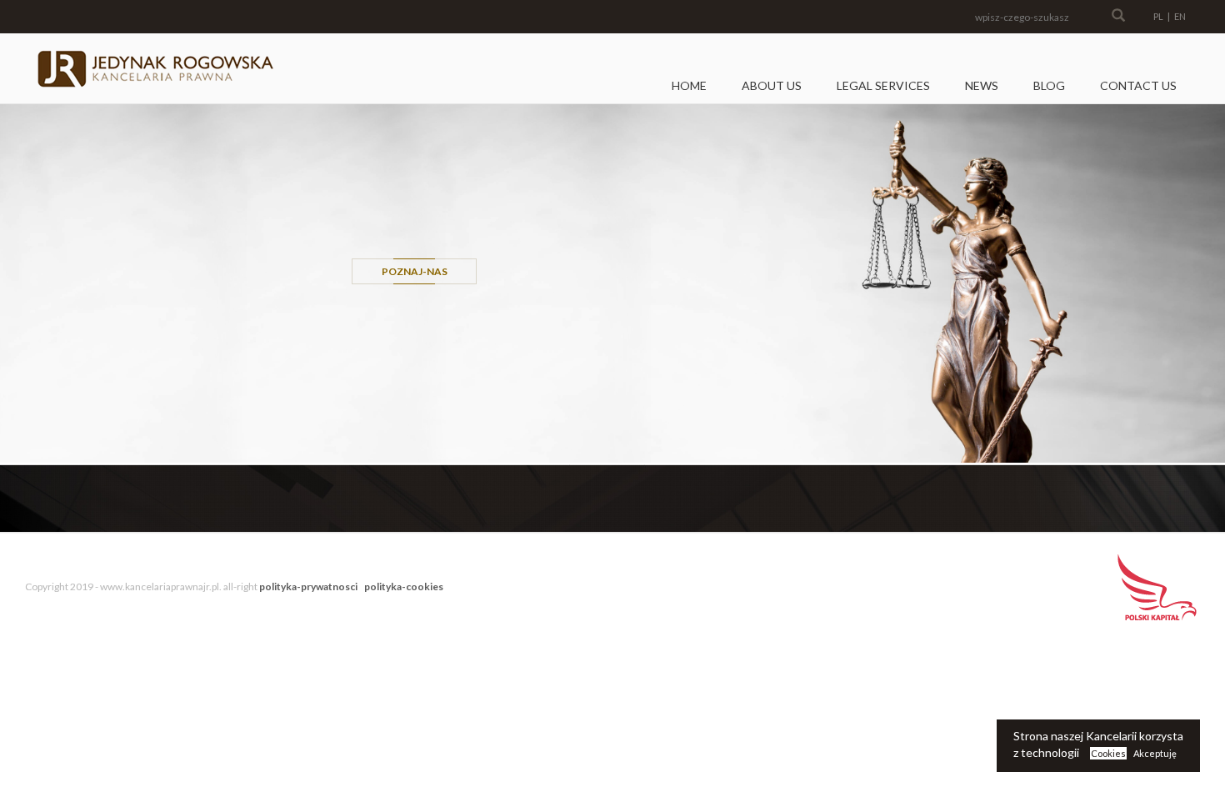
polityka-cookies (403, 586)
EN (1180, 16)
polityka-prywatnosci (308, 586)
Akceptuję (1155, 753)
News (981, 85)
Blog (1049, 85)
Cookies (1108, 753)
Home (689, 85)
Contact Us (1138, 85)
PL (1158, 16)
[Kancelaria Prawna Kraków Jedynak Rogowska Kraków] (154, 69)
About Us (772, 85)
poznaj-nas (415, 271)
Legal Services (883, 85)
